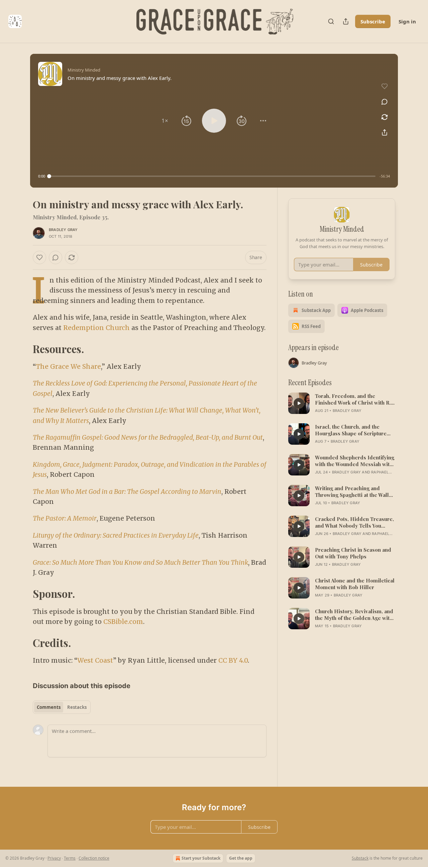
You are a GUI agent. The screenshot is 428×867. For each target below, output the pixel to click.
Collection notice (94, 858)
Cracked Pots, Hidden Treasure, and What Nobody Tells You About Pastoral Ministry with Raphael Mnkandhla (354, 522)
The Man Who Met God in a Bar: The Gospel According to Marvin (127, 491)
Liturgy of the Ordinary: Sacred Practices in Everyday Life (116, 535)
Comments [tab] (49, 707)
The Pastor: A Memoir (65, 518)
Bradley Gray (63, 229)
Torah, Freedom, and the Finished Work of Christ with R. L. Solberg (353, 399)
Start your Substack (201, 858)
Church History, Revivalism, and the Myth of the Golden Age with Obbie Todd (354, 614)
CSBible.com (123, 622)
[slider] (212, 176)
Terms (70, 858)
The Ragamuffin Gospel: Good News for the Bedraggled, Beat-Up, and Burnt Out (148, 437)
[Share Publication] (345, 21)
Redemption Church (96, 328)
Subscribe (372, 21)
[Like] (39, 257)
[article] (342, 403)
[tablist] (62, 707)
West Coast (95, 660)
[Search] (331, 21)
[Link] (23, 349)
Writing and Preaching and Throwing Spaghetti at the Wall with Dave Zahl (352, 491)
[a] (299, 403)
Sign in (407, 21)
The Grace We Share (68, 366)
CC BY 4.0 (233, 660)
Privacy (54, 858)
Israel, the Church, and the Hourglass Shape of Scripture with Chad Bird (351, 430)
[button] (165, 121)
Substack (360, 858)
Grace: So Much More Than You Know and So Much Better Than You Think (140, 562)
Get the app (240, 858)
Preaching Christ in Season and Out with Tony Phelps (353, 553)
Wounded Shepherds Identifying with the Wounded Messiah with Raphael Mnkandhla (354, 460)
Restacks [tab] (77, 707)
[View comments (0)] (384, 101)
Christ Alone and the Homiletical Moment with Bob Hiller (355, 583)
